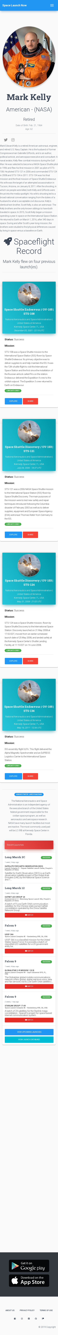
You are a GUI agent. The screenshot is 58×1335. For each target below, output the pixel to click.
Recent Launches (15, 845)
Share (30, 401)
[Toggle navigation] (52, 5)
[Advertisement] (29, 1078)
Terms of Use (46, 1310)
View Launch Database (29, 1039)
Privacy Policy (27, 1310)
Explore (13, 401)
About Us (10, 1310)
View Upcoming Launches (29, 1032)
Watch (30, 915)
